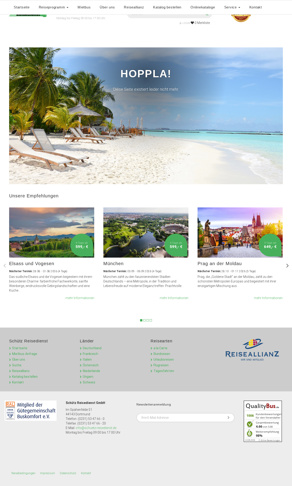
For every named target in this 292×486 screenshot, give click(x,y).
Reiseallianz (134, 7)
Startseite (22, 7)
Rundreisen (162, 354)
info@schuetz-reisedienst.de (96, 428)
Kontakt (255, 7)
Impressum (47, 473)
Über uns (107, 7)
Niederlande (91, 371)
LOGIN (186, 23)
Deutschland (92, 348)
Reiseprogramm (52, 7)
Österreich (91, 365)
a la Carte (160, 348)
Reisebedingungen (23, 473)
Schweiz (89, 382)
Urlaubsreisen (164, 359)
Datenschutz (68, 473)
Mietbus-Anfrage (24, 354)
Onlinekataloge (202, 7)
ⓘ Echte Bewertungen (269, 440)
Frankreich (90, 354)
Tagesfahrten (164, 371)
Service (231, 7)
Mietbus (84, 7)
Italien (87, 359)
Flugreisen (161, 365)
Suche (16, 365)
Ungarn (88, 376)
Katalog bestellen (167, 7)
